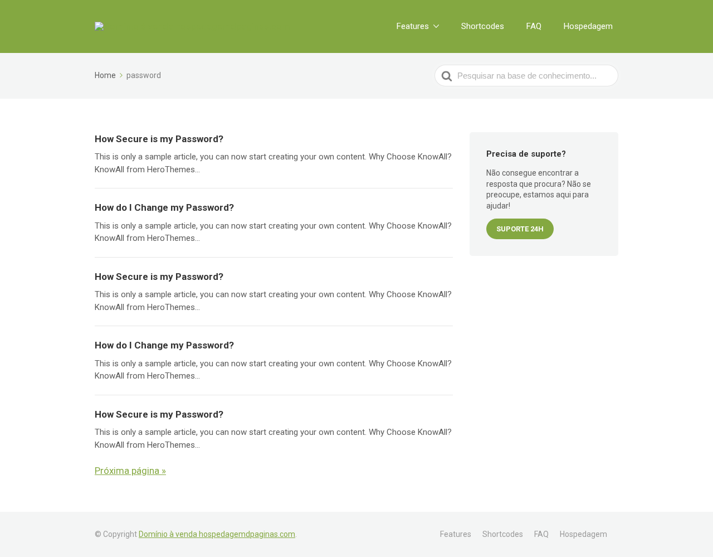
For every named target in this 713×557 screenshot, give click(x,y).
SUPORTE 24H (520, 229)
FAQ (533, 26)
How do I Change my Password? (164, 207)
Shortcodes (482, 26)
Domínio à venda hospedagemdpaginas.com (217, 534)
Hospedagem (588, 26)
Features (413, 26)
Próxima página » (130, 470)
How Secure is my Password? (159, 138)
